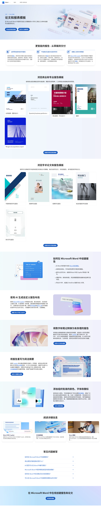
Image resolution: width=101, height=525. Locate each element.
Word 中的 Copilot (76, 56)
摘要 (76, 61)
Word (6, 2)
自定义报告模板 (59, 406)
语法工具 (39, 305)
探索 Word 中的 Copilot (18, 312)
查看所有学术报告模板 (50, 245)
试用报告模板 (50, 498)
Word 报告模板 (74, 266)
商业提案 (19, 365)
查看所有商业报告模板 (50, 152)
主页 (6, 14)
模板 (13, 56)
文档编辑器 (13, 369)
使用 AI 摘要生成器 (17, 374)
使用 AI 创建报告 (23, 29)
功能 (15, 2)
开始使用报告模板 (11, 29)
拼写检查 (33, 305)
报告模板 (81, 393)
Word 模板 (11, 14)
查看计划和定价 (23, 2)
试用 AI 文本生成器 (60, 343)
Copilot (74, 334)
